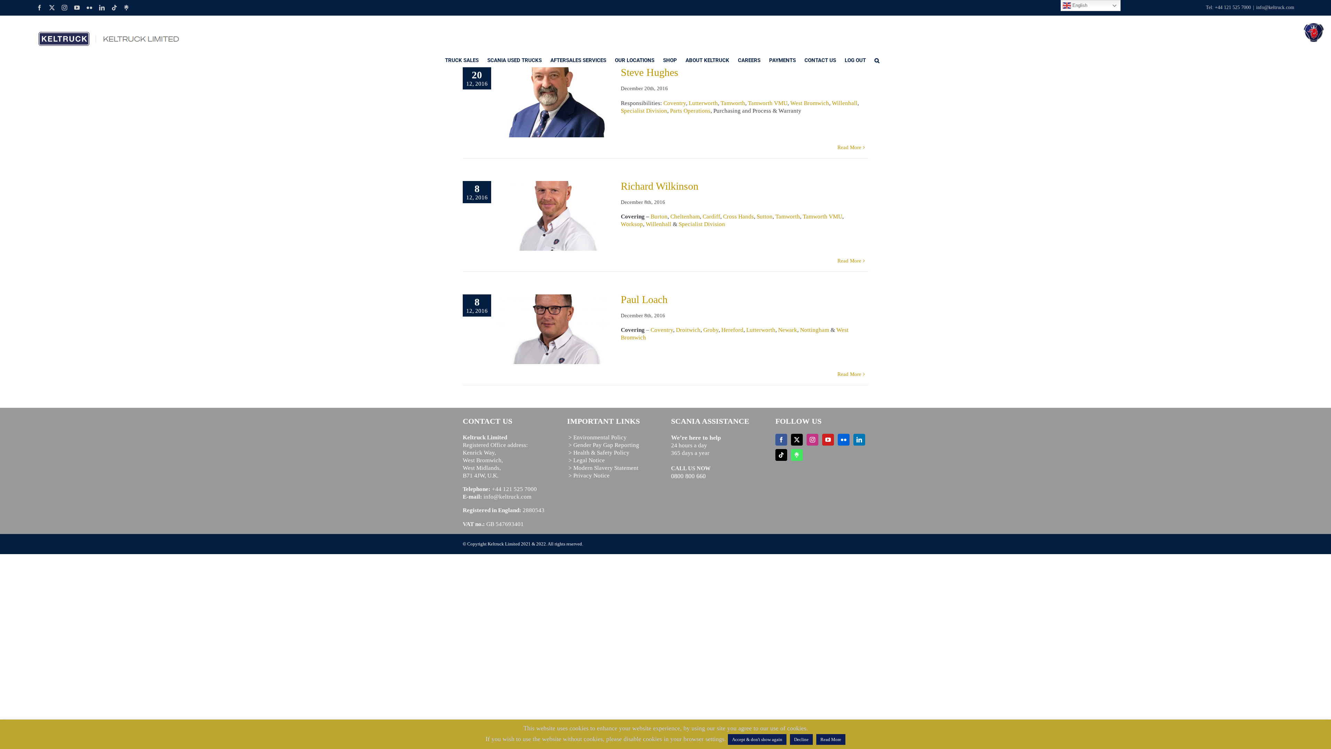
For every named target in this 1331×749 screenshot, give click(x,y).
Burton (659, 216)
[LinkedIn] (859, 440)
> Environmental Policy (597, 437)
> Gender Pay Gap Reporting (603, 445)
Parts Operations (690, 110)
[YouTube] (828, 440)
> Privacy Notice (589, 475)
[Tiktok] (781, 455)
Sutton (765, 216)
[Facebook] (781, 440)
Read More (849, 147)
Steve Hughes (649, 72)
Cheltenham (685, 216)
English (1079, 5)
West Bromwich (809, 103)
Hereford (732, 330)
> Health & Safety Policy (598, 452)
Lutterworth (703, 103)
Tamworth (733, 103)
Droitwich (688, 330)
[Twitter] (797, 440)
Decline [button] (801, 739)
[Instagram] (812, 440)
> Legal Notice (586, 460)
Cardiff (711, 216)
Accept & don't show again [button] (757, 739)
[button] (877, 60)
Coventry (674, 103)
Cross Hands (738, 216)
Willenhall (845, 103)
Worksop (632, 224)
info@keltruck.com (1275, 7)
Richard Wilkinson (659, 186)
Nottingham (814, 330)
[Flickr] (844, 440)
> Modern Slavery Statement (603, 468)
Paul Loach (644, 299)
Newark (787, 330)
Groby (711, 330)
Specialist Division (644, 110)
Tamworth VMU (768, 103)
